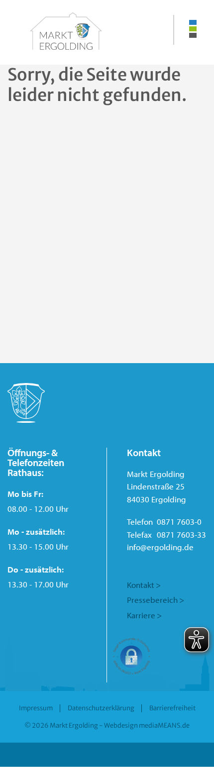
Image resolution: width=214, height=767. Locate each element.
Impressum (36, 708)
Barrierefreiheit (172, 708)
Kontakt (140, 584)
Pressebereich (152, 599)
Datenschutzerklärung (101, 708)
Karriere (141, 615)
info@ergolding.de (160, 547)
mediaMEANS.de (164, 725)
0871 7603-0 (179, 521)
